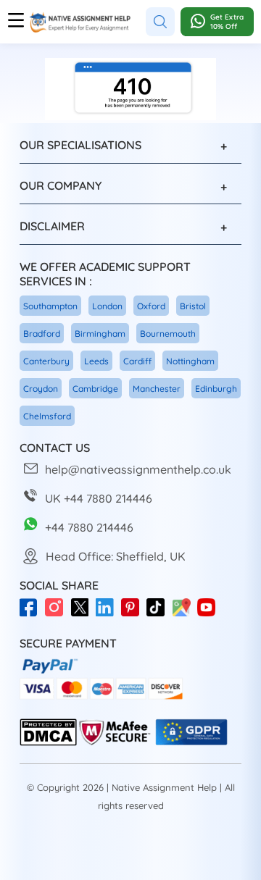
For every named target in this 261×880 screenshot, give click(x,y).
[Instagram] (57, 614)
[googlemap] (184, 614)
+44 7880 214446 (89, 527)
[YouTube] (210, 614)
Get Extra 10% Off (227, 21)
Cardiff (137, 361)
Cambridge (95, 388)
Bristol (193, 306)
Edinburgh (216, 388)
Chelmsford (47, 416)
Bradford (41, 333)
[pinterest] (133, 614)
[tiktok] (159, 614)
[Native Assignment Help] (79, 22)
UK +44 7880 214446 (98, 498)
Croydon (40, 388)
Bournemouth (168, 333)
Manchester (157, 388)
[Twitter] (83, 614)
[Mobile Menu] (16, 21)
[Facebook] (32, 614)
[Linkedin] (108, 614)
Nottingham (190, 361)
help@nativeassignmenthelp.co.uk (138, 469)
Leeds (96, 361)
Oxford (151, 306)
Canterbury (46, 361)
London (107, 306)
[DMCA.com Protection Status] (48, 742)
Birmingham (100, 333)
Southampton (50, 306)
